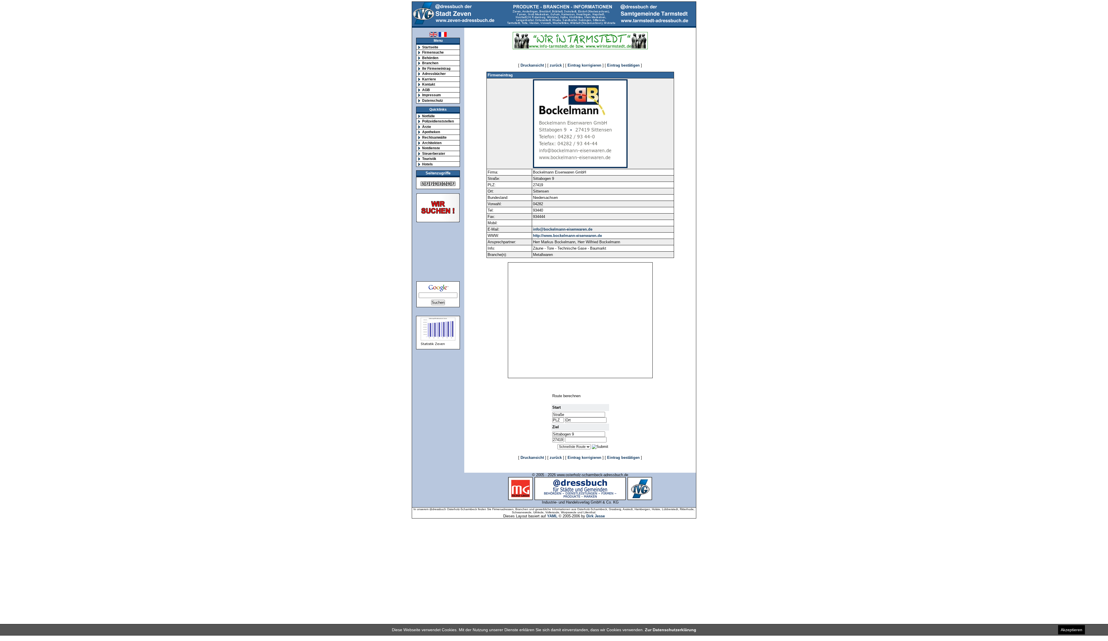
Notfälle (428, 116)
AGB (426, 90)
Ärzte (426, 127)
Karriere (429, 79)
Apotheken (431, 132)
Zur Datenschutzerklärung (670, 629)
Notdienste (431, 148)
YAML (552, 516)
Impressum (431, 95)
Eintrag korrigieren (584, 65)
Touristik (429, 159)
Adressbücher (434, 74)
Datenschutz (432, 100)
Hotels (427, 164)
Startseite (430, 47)
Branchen (430, 63)
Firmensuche (433, 52)
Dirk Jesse (595, 516)
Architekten (431, 143)
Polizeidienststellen (438, 121)
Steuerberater (433, 153)
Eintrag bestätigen (623, 65)
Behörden (430, 58)
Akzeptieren (1071, 629)
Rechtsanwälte (434, 137)
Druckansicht (532, 65)
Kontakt (428, 84)
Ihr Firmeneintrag (436, 68)
